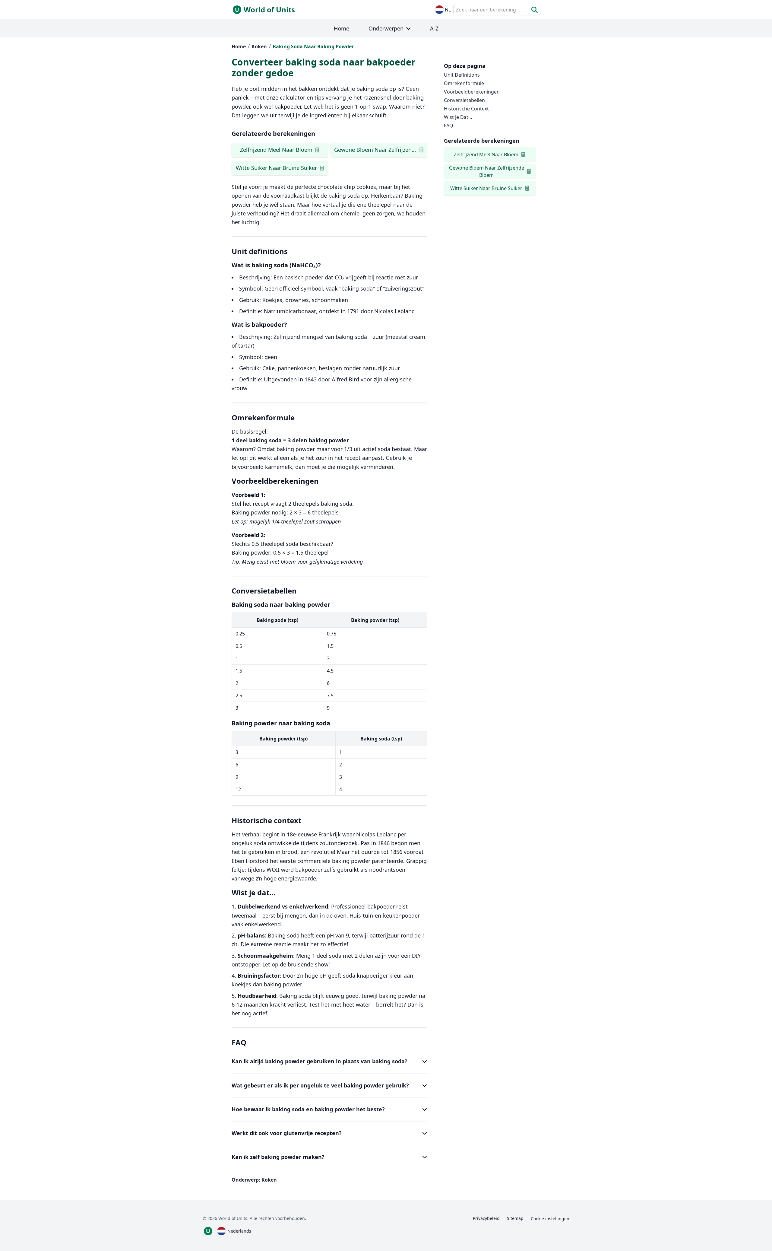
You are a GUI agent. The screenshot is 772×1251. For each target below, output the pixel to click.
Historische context (466, 108)
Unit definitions (462, 75)
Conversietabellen (464, 100)
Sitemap (515, 1218)
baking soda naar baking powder (313, 46)
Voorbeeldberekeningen (472, 91)
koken (259, 46)
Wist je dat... (458, 117)
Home (239, 46)
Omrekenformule (464, 83)
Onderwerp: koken (254, 1179)
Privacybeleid (486, 1218)
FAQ (448, 125)
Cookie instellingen (550, 1218)
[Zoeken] (534, 9)
